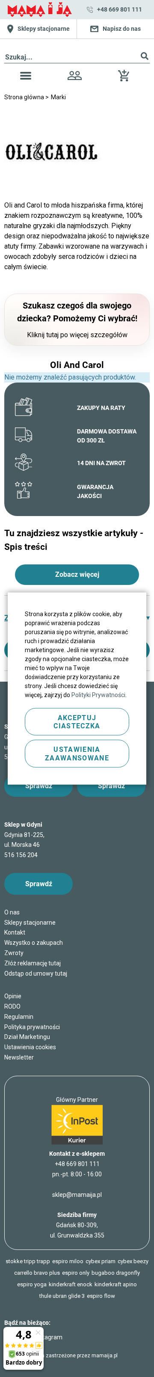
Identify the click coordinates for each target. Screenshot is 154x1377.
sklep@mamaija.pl (77, 1194)
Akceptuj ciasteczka (77, 722)
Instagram (48, 1337)
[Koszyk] (125, 79)
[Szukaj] (144, 57)
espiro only (75, 1273)
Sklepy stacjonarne (30, 922)
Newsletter (19, 1057)
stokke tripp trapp (28, 1261)
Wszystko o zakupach (33, 942)
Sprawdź (38, 786)
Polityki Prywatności (98, 694)
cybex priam (101, 1261)
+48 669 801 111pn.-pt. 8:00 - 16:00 (77, 1169)
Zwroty (14, 953)
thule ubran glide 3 (62, 1296)
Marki (58, 97)
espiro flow (101, 1296)
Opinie (12, 996)
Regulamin (18, 1016)
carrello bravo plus (37, 1273)
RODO (12, 1006)
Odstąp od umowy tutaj (35, 973)
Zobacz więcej (77, 574)
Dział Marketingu (27, 1036)
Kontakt (14, 932)
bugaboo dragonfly (116, 1273)
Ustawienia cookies (30, 1047)
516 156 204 (21, 855)
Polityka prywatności (32, 1027)
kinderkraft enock (70, 1284)
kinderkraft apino (116, 1284)
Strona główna (24, 97)
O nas (12, 912)
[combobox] (77, 57)
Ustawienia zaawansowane (77, 753)
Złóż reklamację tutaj (32, 963)
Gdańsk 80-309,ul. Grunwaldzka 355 (77, 1225)
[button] (25, 77)
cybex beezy (133, 1261)
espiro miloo (67, 1261)
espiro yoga (32, 1284)
